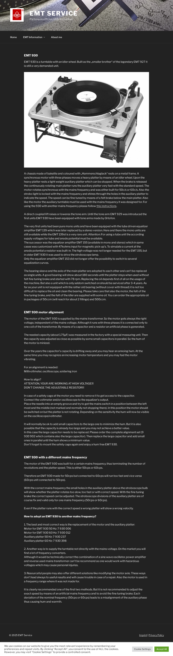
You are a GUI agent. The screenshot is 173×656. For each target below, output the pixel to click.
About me (56, 37)
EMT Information (32, 37)
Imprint (143, 635)
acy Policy (158, 635)
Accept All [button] (161, 649)
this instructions (106, 206)
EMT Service (54, 13)
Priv (151, 635)
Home (13, 37)
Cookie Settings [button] (142, 649)
